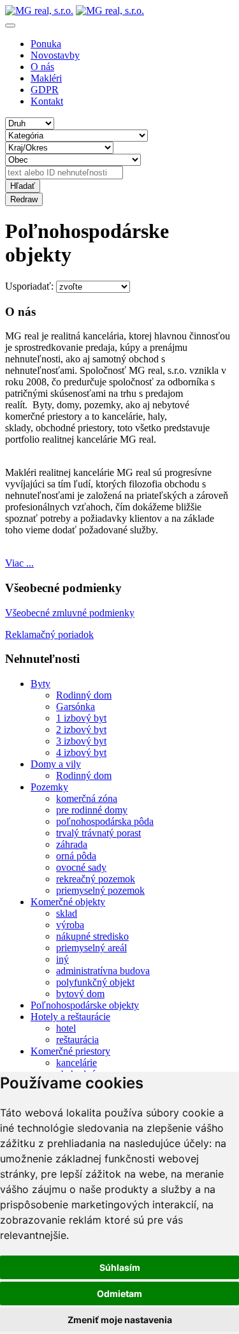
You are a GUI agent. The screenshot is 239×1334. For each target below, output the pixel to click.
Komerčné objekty (68, 901)
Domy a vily (56, 764)
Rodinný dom (84, 695)
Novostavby (55, 55)
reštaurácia (77, 1039)
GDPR (45, 89)
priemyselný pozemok (100, 890)
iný (62, 959)
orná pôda (76, 855)
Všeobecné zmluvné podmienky (69, 612)
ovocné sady (81, 867)
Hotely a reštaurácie (70, 1016)
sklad (66, 913)
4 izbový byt (81, 752)
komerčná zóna (86, 798)
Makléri (46, 78)
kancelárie (76, 1062)
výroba (70, 924)
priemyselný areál (91, 947)
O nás (42, 66)
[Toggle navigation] (10, 25)
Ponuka (46, 43)
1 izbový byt (81, 718)
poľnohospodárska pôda (105, 821)
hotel (66, 1028)
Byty (40, 683)
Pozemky (49, 787)
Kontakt (47, 101)
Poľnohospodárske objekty (85, 1005)
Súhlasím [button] (119, 1267)
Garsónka (75, 706)
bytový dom (80, 993)
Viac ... (19, 563)
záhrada (71, 844)
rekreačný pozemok (95, 878)
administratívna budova (103, 970)
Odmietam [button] (119, 1293)
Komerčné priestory (70, 1051)
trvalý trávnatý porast (98, 832)
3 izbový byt (81, 741)
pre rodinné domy (91, 809)
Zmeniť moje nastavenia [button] (120, 1319)
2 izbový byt (81, 729)
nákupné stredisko (92, 936)
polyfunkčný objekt (95, 982)
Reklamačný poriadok (49, 634)
